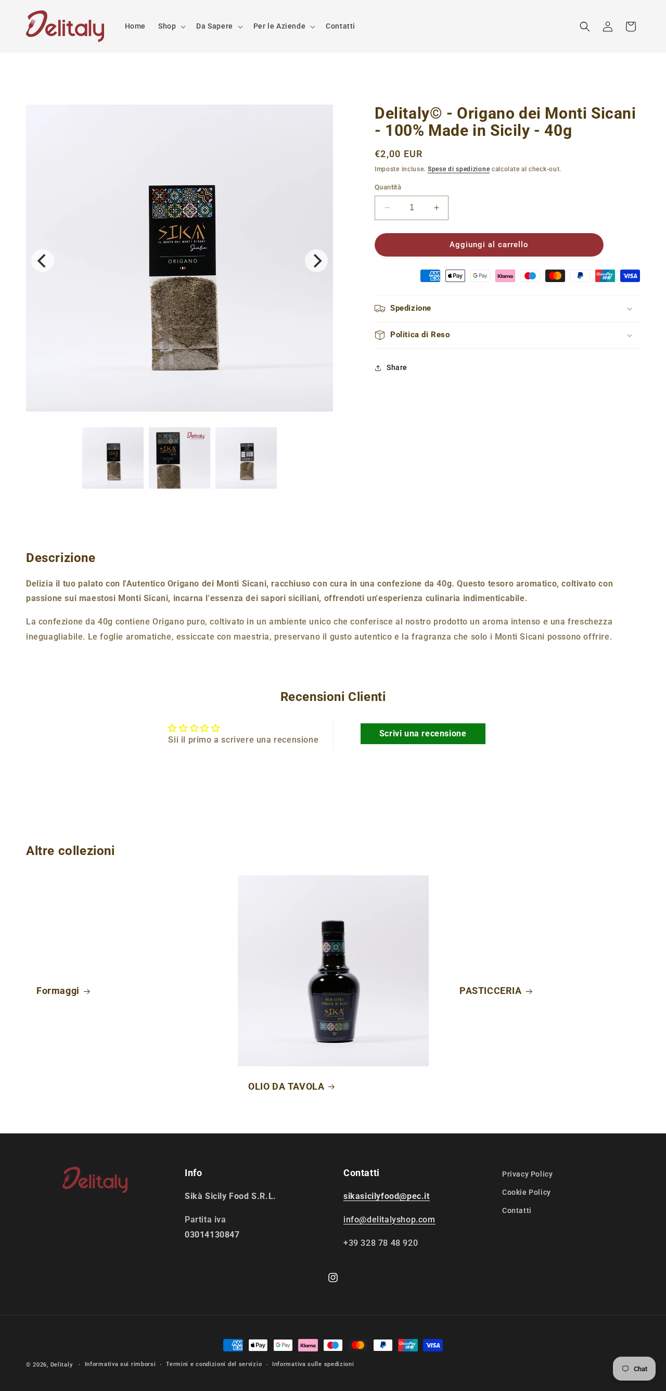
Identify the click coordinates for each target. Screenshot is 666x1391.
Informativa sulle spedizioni (313, 1364)
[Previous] (42, 260)
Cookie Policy (526, 1192)
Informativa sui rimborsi (120, 1364)
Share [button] (397, 367)
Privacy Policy (527, 1174)
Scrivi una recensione (423, 733)
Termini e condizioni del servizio (214, 1364)
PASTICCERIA (490, 990)
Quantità (388, 187)
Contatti (517, 1210)
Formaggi (58, 990)
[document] (179, 261)
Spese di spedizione (459, 169)
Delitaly (61, 1364)
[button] (171, 26)
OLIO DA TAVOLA (286, 1085)
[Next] (316, 260)
